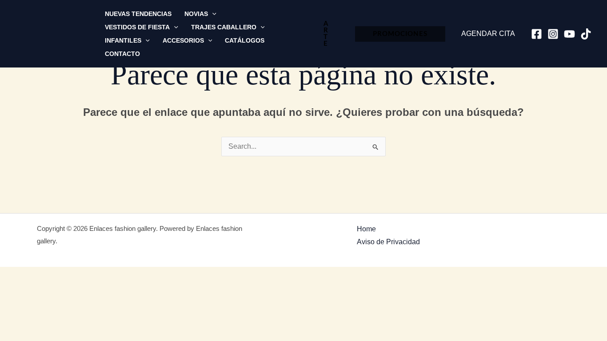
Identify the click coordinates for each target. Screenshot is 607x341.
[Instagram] (553, 34)
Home (366, 229)
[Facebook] (536, 34)
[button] (212, 13)
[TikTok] (585, 34)
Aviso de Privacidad (388, 242)
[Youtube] (569, 34)
